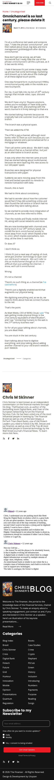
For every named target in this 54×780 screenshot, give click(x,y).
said (41, 312)
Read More (8, 626)
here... (16, 433)
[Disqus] (27, 472)
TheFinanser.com (20, 407)
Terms (25, 755)
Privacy (32, 755)
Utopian (33, 776)
